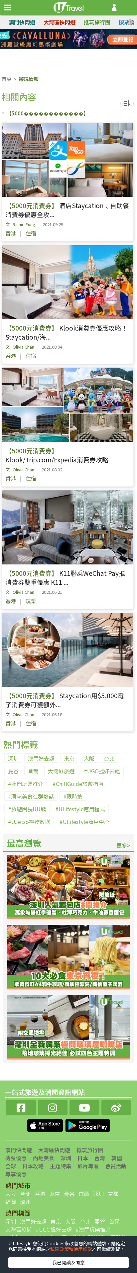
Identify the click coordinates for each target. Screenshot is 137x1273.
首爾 (33, 771)
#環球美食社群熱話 (31, 796)
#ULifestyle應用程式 (80, 809)
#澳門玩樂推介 (25, 784)
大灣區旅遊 (61, 771)
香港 (10, 233)
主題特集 (60, 1166)
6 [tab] (63, 47)
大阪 (89, 758)
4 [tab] (83, 39)
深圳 (13, 758)
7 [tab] (73, 47)
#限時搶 (72, 796)
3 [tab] (73, 39)
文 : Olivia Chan (19, 347)
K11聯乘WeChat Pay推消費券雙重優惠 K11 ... (65, 577)
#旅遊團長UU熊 (27, 809)
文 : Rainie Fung (20, 224)
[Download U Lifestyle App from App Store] (46, 1125)
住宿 (31, 233)
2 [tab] (63, 39)
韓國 (116, 1158)
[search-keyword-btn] (128, 7)
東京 (69, 758)
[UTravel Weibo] (116, 1107)
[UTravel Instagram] (53, 1107)
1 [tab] (53, 39)
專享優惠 (16, 1174)
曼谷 (13, 771)
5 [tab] (53, 47)
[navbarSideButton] (7, 7)
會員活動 (115, 1166)
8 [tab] (83, 47)
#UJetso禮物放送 (29, 822)
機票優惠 (16, 1158)
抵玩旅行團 (97, 22)
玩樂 (31, 601)
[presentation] (131, 22)
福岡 (10, 1202)
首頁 (7, 78)
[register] (114, 7)
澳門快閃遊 (22, 22)
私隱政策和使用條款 (71, 1249)
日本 (82, 1158)
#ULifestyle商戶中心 (84, 822)
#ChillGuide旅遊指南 (78, 784)
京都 (113, 1194)
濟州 (25, 1202)
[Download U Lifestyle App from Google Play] (87, 1125)
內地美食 (43, 1158)
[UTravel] (68, 7)
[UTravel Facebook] (21, 1107)
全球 (10, 1166)
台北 (109, 758)
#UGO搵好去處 (102, 771)
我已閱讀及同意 (68, 1262)
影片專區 (88, 1166)
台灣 (99, 1158)
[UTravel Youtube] (84, 1107)
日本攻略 (33, 1166)
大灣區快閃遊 (59, 22)
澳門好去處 (41, 758)
